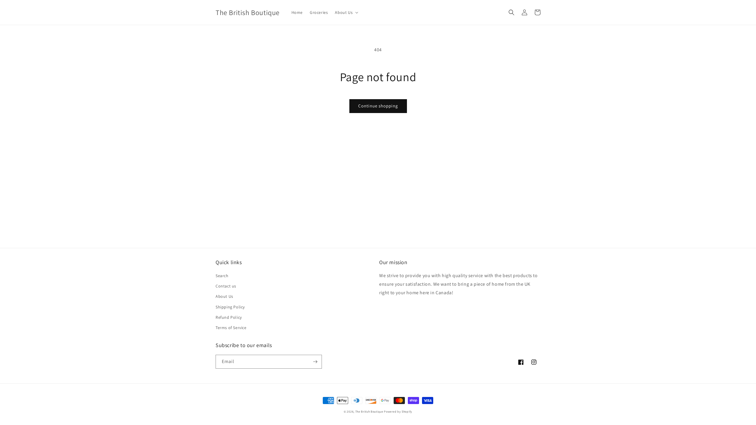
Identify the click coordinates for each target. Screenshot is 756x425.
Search (222, 275)
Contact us (226, 286)
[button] (346, 12)
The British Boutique (369, 411)
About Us (224, 296)
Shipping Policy (230, 307)
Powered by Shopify (398, 411)
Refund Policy (229, 317)
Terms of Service (231, 327)
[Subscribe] (315, 362)
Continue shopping (378, 106)
